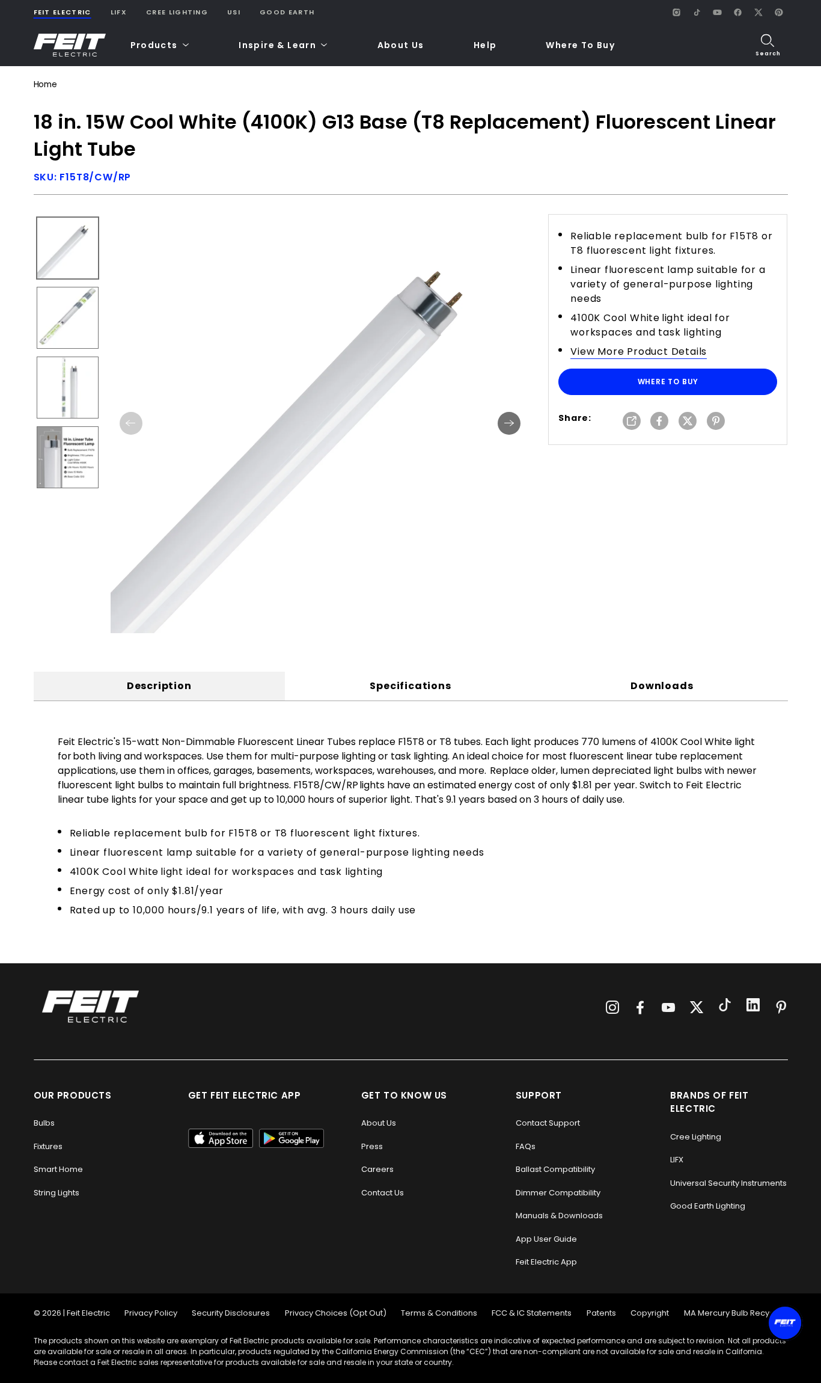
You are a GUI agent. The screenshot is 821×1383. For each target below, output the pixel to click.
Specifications (410, 686)
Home (45, 84)
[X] (758, 12)
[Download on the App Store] (220, 1138)
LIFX (119, 12)
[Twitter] (696, 1007)
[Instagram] (677, 12)
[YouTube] (718, 12)
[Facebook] (738, 12)
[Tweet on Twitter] (688, 422)
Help (485, 45)
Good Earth (287, 12)
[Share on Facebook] (659, 422)
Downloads (661, 686)
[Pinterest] (779, 12)
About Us (400, 45)
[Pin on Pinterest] (716, 422)
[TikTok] (697, 12)
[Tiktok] (724, 1006)
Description (159, 686)
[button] (160, 45)
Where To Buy (580, 45)
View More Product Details (638, 351)
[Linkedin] (753, 1006)
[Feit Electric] (70, 45)
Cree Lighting (177, 12)
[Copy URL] (632, 422)
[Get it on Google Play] (291, 1138)
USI (233, 12)
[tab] (159, 686)
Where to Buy (668, 381)
